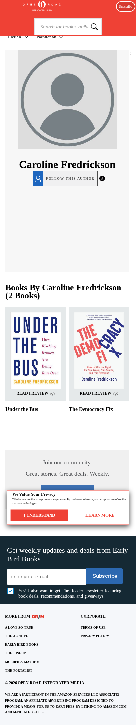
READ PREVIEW (32, 393)
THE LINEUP (15, 653)
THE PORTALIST (18, 670)
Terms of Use (93, 627)
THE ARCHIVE (16, 636)
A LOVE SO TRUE (19, 627)
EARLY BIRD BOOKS (22, 644)
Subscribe (125, 6)
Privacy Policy (95, 636)
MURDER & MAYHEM (22, 662)
